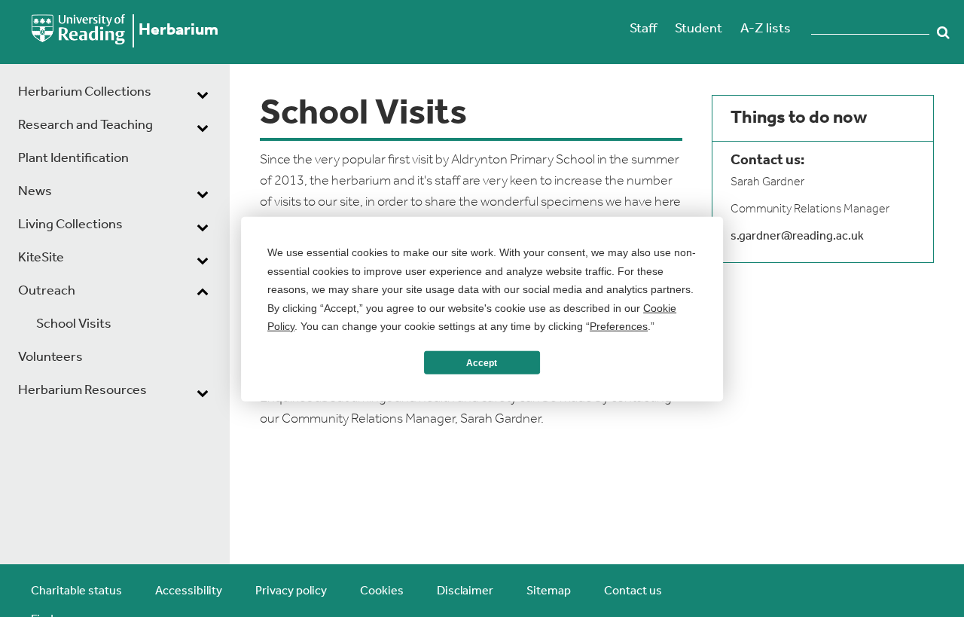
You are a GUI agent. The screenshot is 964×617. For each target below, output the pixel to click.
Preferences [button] (619, 325)
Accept (481, 362)
